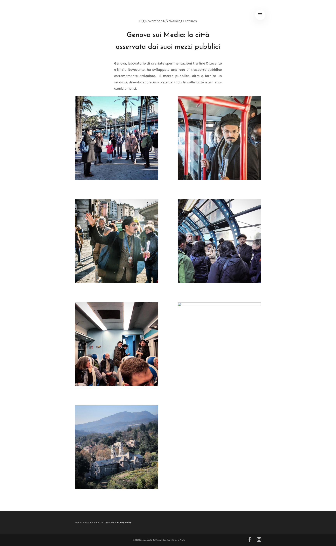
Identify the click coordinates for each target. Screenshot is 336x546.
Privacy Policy (123, 522)
